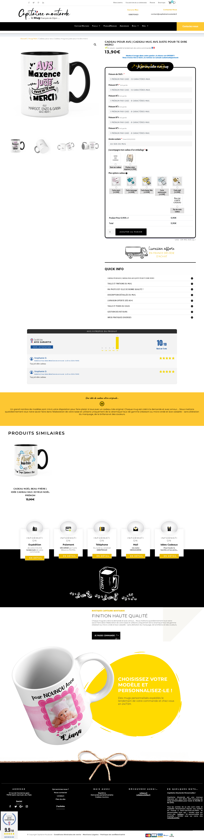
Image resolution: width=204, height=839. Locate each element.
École (134, 26)
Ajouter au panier (131, 232)
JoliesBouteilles (173, 818)
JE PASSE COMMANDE (105, 635)
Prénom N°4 (118, 117)
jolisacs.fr (143, 793)
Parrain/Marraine (110, 26)
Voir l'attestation (42, 347)
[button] (95, 44)
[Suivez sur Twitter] (33, 3)
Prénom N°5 (118, 128)
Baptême (102, 793)
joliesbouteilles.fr (143, 795)
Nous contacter (60, 792)
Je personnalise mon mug (152, 66)
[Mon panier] (170, 2)
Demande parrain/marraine (102, 795)
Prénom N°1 (118, 85)
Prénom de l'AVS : (116, 74)
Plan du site (60, 799)
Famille (95, 26)
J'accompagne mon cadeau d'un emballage (127, 150)
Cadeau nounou (102, 797)
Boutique (161, 3)
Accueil (23, 38)
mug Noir (32, 38)
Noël (144, 26)
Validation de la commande (136, 3)
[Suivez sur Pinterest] (38, 3)
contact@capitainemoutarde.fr (164, 14)
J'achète (60, 806)
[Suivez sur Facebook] (29, 3)
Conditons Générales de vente (67, 835)
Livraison (60, 796)
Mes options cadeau (117, 173)
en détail (35, 558)
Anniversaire (124, 26)
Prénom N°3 (118, 106)
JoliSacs (180, 814)
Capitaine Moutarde (82, 26)
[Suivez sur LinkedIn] (43, 3)
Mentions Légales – (91, 835)
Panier (152, 3)
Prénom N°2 (118, 95)
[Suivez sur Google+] (21, 806)
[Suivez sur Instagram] (27, 806)
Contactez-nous (190, 26)
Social (19, 801)
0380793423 (133, 15)
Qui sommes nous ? (60, 789)
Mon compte (118, 3)
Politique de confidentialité (112, 835)
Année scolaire (122, 139)
